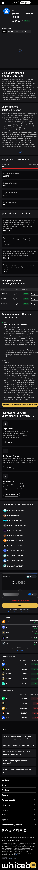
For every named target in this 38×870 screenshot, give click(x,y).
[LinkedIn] (25, 830)
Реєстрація (25, 3)
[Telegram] (3, 830)
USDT (31, 577)
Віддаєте (6, 576)
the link (17, 854)
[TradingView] (28, 830)
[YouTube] (21, 830)
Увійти (15, 3)
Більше (19, 647)
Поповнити (8, 467)
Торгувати (8, 442)
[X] (14, 830)
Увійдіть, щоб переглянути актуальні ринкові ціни (20, 611)
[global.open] (33, 2)
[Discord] (17, 830)
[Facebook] (6, 830)
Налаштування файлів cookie (12, 840)
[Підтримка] (33, 865)
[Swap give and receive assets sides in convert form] (20, 590)
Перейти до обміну (11, 494)
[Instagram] (10, 830)
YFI (32, 594)
